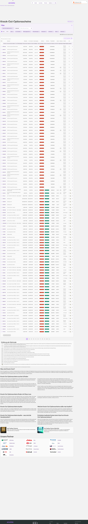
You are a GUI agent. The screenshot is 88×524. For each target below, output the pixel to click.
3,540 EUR (41, 184)
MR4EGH (4, 237)
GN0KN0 (4, 204)
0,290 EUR (41, 267)
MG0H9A (4, 106)
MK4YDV (4, 82)
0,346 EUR (47, 304)
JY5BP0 (4, 234)
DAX (50, 523)
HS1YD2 (4, 286)
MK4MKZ (4, 103)
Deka (34, 440)
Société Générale (61, 449)
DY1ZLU (4, 310)
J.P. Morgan (35, 446)
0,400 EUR (47, 307)
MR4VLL (4, 73)
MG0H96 (4, 142)
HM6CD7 (4, 242)
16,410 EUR (41, 190)
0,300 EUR (47, 198)
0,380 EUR (41, 61)
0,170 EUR (46, 212)
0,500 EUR (47, 310)
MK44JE (4, 94)
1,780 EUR (41, 106)
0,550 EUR (47, 321)
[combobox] (25, 28)
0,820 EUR (41, 82)
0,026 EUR (41, 46)
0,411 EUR (41, 272)
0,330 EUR (41, 121)
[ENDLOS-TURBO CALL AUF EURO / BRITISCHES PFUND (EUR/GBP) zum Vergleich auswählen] (1, 247)
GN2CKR (4, 217)
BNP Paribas (11, 440)
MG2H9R (4, 184)
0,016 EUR (41, 201)
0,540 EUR (41, 321)
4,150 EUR (41, 172)
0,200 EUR (41, 220)
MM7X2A (4, 109)
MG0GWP (4, 175)
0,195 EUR (46, 223)
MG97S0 (4, 127)
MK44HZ (4, 76)
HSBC (35, 443)
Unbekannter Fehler (78, 2)
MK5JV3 (4, 64)
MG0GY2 (4, 133)
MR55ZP (4, 253)
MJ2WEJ (4, 295)
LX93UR (4, 259)
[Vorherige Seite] (25, 339)
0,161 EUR (41, 198)
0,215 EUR (41, 88)
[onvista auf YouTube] (35, 523)
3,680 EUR (41, 187)
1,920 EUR (41, 142)
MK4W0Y (4, 79)
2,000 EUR (41, 151)
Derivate (6, 5)
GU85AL (4, 272)
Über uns (76, 523)
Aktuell (36, 2)
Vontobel (59, 451)
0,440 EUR (41, 145)
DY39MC (4, 247)
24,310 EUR (47, 193)
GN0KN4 (4, 201)
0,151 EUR (41, 49)
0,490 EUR (41, 160)
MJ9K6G (4, 157)
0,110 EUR (46, 195)
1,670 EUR (41, 127)
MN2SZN (4, 315)
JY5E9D (4, 278)
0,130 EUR (41, 70)
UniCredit (35, 451)
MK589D (4, 91)
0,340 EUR (47, 286)
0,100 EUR (41, 195)
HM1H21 (4, 329)
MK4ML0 (4, 85)
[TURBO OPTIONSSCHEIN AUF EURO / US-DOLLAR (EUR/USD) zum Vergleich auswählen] (1, 259)
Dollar (58, 523)
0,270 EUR (46, 237)
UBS (10, 451)
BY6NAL (4, 207)
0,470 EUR (41, 315)
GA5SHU (4, 193)
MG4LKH (4, 178)
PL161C (4, 245)
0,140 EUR (47, 207)
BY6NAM (4, 212)
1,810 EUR (41, 136)
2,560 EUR (41, 169)
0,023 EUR (41, 256)
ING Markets (11, 446)
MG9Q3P (4, 130)
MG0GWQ (4, 115)
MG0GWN (4, 151)
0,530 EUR (47, 323)
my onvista (40, 2)
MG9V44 (4, 118)
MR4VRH (4, 55)
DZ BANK (59, 440)
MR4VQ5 (4, 58)
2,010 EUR (41, 112)
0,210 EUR (41, 215)
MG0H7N (4, 121)
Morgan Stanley (36, 449)
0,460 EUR (47, 289)
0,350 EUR (41, 52)
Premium (45, 2)
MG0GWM (4, 169)
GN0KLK (4, 198)
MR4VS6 (4, 61)
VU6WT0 (4, 215)
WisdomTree (11, 454)
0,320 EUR (47, 253)
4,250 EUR (41, 133)
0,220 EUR (41, 245)
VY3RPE (4, 231)
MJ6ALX (4, 112)
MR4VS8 (4, 52)
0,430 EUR (47, 275)
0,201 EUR (46, 226)
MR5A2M (4, 280)
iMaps (59, 443)
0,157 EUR (41, 76)
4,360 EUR (41, 175)
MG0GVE (4, 160)
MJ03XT (4, 226)
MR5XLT (4, 264)
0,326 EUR (41, 304)
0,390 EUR (47, 250)
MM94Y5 (4, 298)
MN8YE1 (4, 321)
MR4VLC (4, 67)
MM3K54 (4, 307)
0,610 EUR (41, 73)
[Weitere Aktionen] (72, 46)
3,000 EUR (41, 109)
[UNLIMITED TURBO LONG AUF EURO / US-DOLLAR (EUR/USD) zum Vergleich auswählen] (1, 207)
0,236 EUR (41, 97)
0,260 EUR (41, 237)
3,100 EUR (41, 181)
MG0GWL (4, 187)
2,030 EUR (41, 154)
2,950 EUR (41, 139)
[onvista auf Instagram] (37, 523)
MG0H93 (4, 181)
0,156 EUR (41, 226)
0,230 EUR (47, 215)
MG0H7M (4, 145)
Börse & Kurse (2, 5)
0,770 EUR (41, 64)
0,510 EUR (41, 318)
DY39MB (4, 326)
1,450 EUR (41, 118)
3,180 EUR (41, 157)
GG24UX (4, 304)
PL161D (4, 275)
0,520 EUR (47, 318)
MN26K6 (4, 283)
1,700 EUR (41, 130)
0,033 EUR (47, 256)
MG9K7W (4, 124)
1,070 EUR (41, 79)
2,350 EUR (41, 94)
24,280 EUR (42, 193)
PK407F (4, 318)
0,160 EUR (41, 212)
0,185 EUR (41, 223)
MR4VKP (4, 70)
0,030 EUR (47, 201)
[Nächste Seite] (49, 339)
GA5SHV (4, 190)
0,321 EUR (46, 204)
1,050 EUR (41, 100)
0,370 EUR (46, 245)
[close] (86, 1)
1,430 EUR (41, 91)
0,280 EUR (41, 298)
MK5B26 (4, 100)
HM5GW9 (4, 267)
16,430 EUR (47, 190)
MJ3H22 (4, 289)
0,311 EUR (41, 204)
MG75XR (4, 229)
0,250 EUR (47, 231)
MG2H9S (4, 172)
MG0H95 (4, 163)
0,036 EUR (47, 278)
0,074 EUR (41, 58)
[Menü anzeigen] (32, 3)
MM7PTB (4, 292)
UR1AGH (4, 312)
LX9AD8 (4, 250)
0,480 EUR (47, 315)
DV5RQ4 (4, 261)
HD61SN (4, 323)
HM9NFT (4, 220)
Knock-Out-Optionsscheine (10, 5)
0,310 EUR (46, 247)
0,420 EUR (41, 275)
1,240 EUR (41, 67)
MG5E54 (4, 139)
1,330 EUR (41, 85)
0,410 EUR (47, 312)
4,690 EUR (41, 148)
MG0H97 (4, 136)
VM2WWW (4, 223)
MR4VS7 (4, 49)
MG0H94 (4, 166)
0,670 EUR (41, 55)
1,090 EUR (41, 103)
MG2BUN (4, 154)
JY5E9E (4, 256)
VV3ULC (4, 331)
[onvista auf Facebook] (33, 523)
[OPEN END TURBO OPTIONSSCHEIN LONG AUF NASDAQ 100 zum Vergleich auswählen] (1, 198)
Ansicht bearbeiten (67, 38)
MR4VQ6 (4, 46)
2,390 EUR (41, 166)
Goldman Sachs (12, 443)
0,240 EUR (41, 231)
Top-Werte (65, 523)
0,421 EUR (46, 272)
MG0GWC (4, 148)
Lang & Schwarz (60, 446)
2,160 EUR (41, 163)
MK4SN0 (4, 88)
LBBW (10, 449)
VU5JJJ (4, 195)
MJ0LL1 (4, 97)
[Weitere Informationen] (70, 190)
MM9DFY (4, 301)
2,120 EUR (41, 115)
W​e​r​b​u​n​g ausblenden (45, 12)
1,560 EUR (41, 124)
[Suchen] (55, 3)
